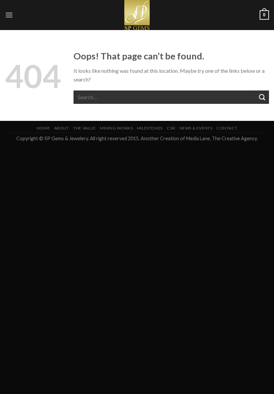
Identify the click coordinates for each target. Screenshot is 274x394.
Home (43, 128)
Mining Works (116, 128)
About (61, 128)
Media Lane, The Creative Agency (221, 138)
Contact (227, 128)
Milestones (150, 128)
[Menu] (9, 15)
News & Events (196, 128)
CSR (171, 128)
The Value (84, 128)
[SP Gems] (137, 15)
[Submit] (262, 97)
